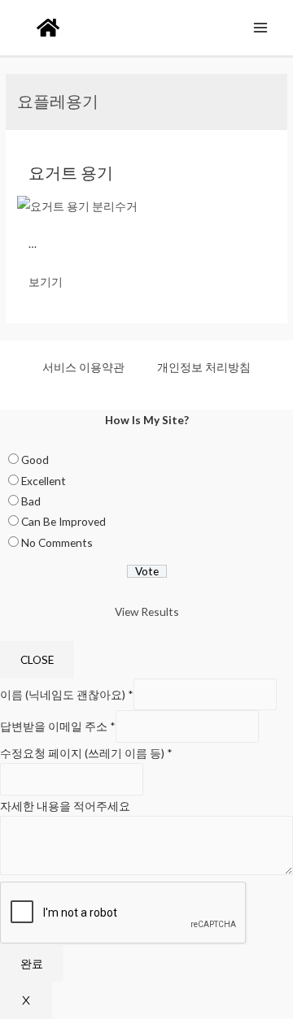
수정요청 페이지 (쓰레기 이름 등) (86, 753)
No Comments (57, 542)
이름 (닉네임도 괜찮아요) (66, 694)
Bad (31, 501)
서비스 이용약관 (83, 367)
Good (35, 459)
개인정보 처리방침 (204, 367)
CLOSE (37, 659)
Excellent (43, 481)
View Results (147, 611)
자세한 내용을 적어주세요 (65, 806)
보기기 (45, 281)
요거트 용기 (70, 172)
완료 (31, 963)
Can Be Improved (63, 521)
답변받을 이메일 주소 (58, 726)
